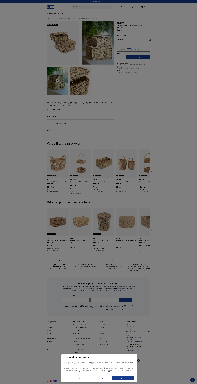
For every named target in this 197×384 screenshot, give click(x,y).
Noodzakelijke (100, 378)
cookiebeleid (109, 372)
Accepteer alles (123, 378)
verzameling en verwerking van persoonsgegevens (88, 372)
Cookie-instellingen (75, 378)
